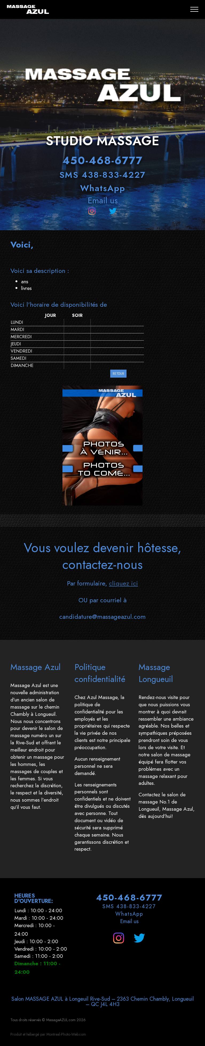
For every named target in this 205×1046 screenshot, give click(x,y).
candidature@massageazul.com (102, 616)
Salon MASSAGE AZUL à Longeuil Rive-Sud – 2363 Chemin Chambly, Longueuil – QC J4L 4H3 (102, 1001)
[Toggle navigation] (194, 9)
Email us (103, 200)
